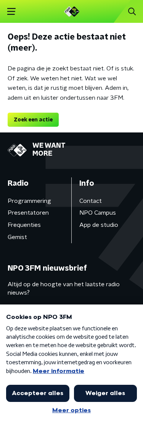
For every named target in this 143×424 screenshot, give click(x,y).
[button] (11, 12)
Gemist (17, 237)
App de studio (98, 225)
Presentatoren (28, 213)
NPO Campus (97, 213)
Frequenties (24, 225)
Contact (90, 201)
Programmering (29, 201)
